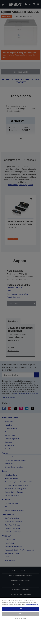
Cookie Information (32, 604)
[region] (20, 609)
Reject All (20, 613)
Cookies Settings (20, 618)
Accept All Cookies (20, 609)
